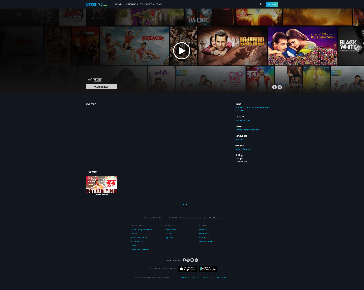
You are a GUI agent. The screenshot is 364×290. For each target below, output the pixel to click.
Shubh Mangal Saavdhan (142, 229)
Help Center (204, 233)
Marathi (239, 139)
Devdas (134, 233)
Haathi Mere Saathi (139, 237)
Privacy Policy (208, 277)
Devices (168, 233)
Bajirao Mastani (137, 241)
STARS (159, 4)
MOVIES (119, 4)
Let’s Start (272, 4)
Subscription (170, 229)
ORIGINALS (131, 4)
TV (141, 4)
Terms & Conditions (190, 277)
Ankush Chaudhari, (245, 107)
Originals (169, 237)
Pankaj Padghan (251, 129)
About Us (203, 229)
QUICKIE (148, 4)
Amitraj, (239, 129)
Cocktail (134, 245)
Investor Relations (207, 241)
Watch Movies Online (140, 249)
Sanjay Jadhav (242, 120)
